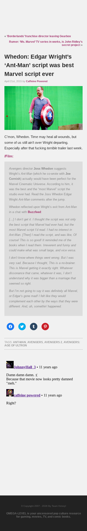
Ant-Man (19, 342)
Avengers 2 (53, 342)
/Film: (8, 156)
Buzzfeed (34, 212)
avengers (35, 342)
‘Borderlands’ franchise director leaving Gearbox (39, 36)
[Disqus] (43, 416)
